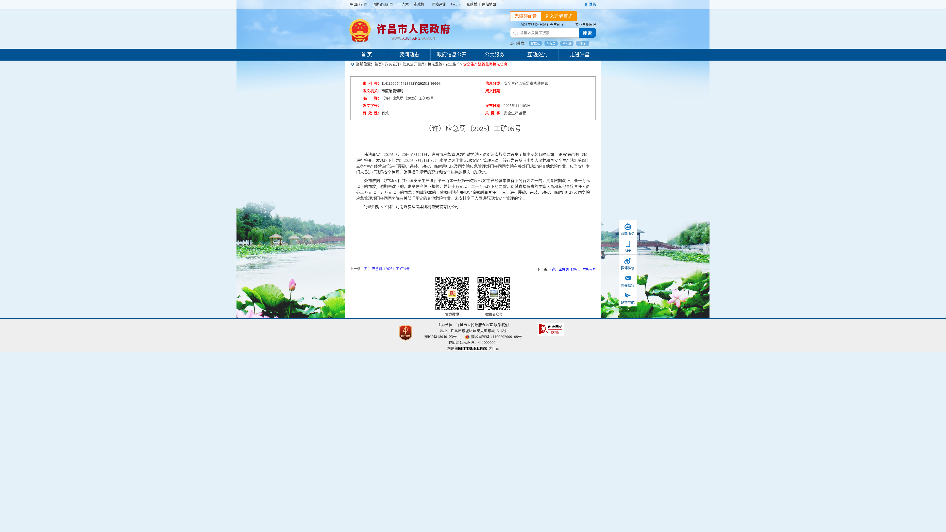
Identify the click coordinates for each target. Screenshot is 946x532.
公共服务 (494, 54)
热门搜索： (518, 43)
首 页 (366, 54)
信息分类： (494, 83)
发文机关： (372, 91)
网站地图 (489, 4)
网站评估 (439, 4)
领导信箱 (628, 285)
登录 (592, 4)
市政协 (419, 4)
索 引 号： (372, 83)
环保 (583, 43)
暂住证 (535, 43)
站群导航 (628, 302)
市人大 (403, 4)
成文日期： (494, 91)
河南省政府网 (382, 4)
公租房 (551, 43)
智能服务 (628, 233)
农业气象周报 (585, 25)
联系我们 (501, 325)
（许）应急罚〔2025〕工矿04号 (385, 269)
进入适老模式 (559, 16)
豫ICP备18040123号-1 (442, 337)
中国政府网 (358, 4)
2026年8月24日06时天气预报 (542, 25)
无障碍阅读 (525, 16)
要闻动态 (409, 54)
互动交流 (537, 54)
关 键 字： (494, 113)
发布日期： (494, 106)
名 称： (372, 98)
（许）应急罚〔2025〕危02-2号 (572, 269)
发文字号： (372, 106)
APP (628, 251)
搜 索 (587, 33)
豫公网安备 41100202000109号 (496, 337)
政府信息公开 (452, 54)
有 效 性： (372, 113)
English (456, 4)
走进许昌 (580, 54)
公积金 (566, 43)
